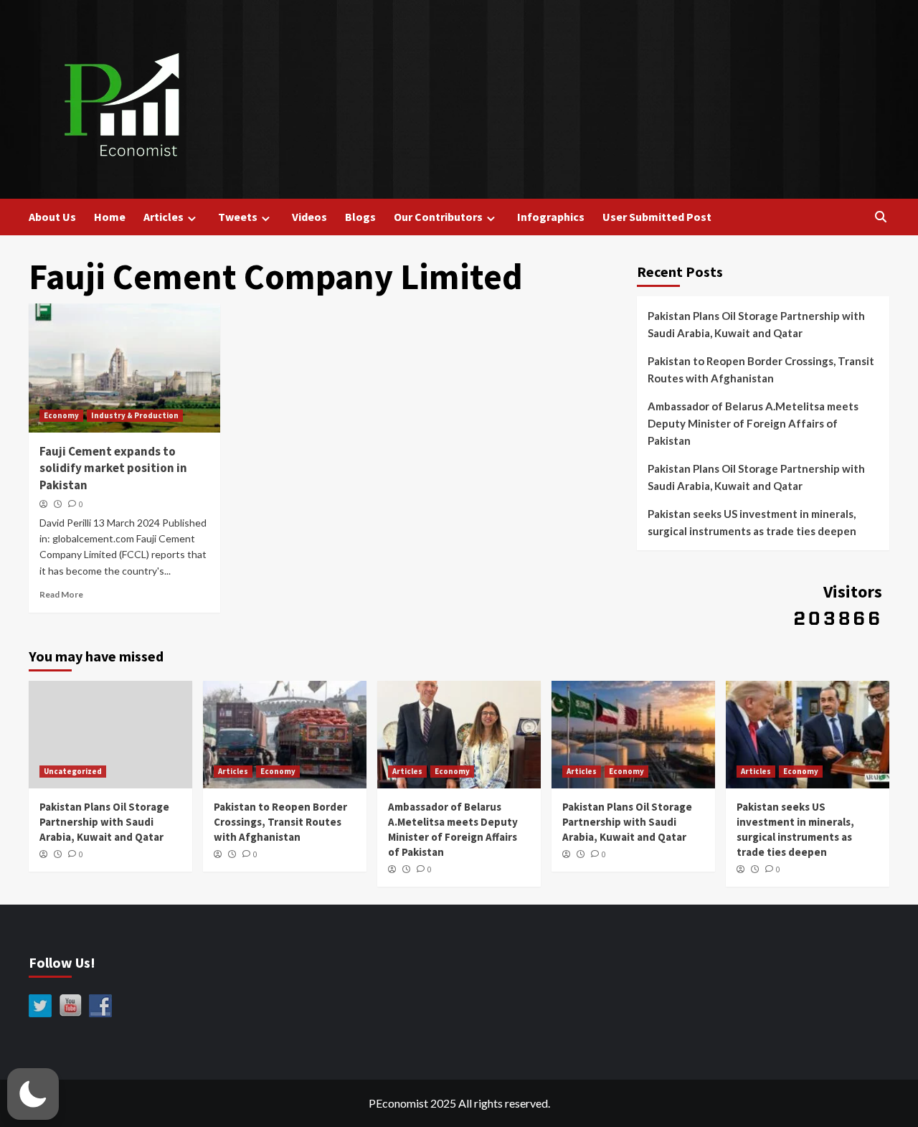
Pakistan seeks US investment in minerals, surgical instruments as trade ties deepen (752, 522)
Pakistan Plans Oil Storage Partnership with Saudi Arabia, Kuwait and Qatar (756, 324)
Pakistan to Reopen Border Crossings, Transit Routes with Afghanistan (761, 369)
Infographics (551, 216)
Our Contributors (438, 216)
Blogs (360, 216)
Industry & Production (135, 415)
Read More (61, 594)
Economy (61, 415)
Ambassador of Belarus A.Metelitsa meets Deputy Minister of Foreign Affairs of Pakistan (753, 423)
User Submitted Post (656, 216)
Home (110, 216)
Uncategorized (73, 771)
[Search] (880, 217)
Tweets (237, 216)
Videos (309, 216)
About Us (52, 216)
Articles (163, 216)
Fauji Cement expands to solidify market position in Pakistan (113, 468)
